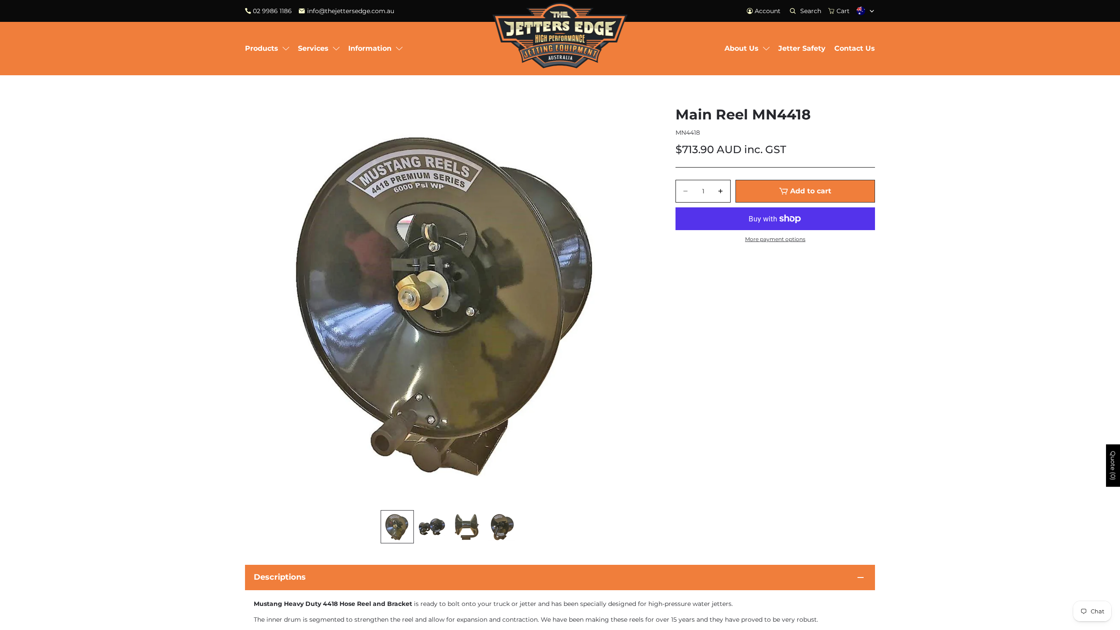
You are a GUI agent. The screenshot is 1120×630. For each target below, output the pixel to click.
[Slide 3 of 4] (467, 526)
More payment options (775, 239)
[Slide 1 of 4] (397, 526)
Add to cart (810, 191)
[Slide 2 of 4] (432, 526)
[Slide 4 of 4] (502, 526)
